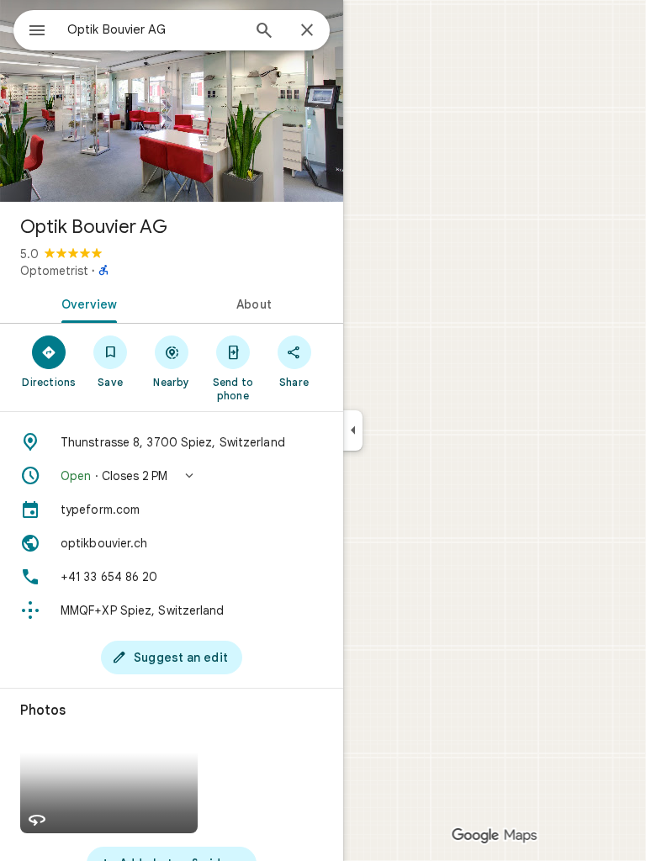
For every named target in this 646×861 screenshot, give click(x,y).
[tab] (85, 303)
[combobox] (154, 29)
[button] (171, 476)
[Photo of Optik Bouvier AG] (171, 101)
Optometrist (54, 270)
